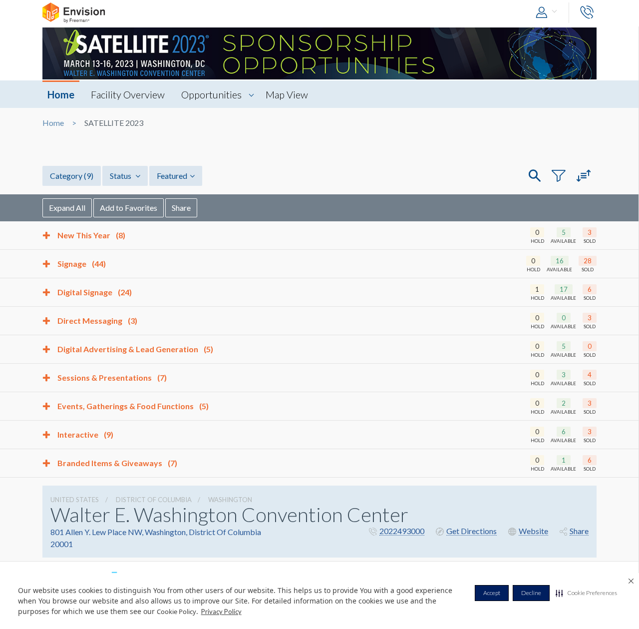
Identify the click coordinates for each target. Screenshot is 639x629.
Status (121, 175)
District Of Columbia (154, 500)
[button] (586, 593)
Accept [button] (491, 593)
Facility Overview (128, 94)
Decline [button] (531, 593)
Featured (172, 175)
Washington (230, 500)
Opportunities (211, 94)
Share (181, 207)
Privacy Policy (221, 612)
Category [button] (71, 175)
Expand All (67, 207)
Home (60, 94)
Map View (287, 94)
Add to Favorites (128, 207)
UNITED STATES (74, 500)
